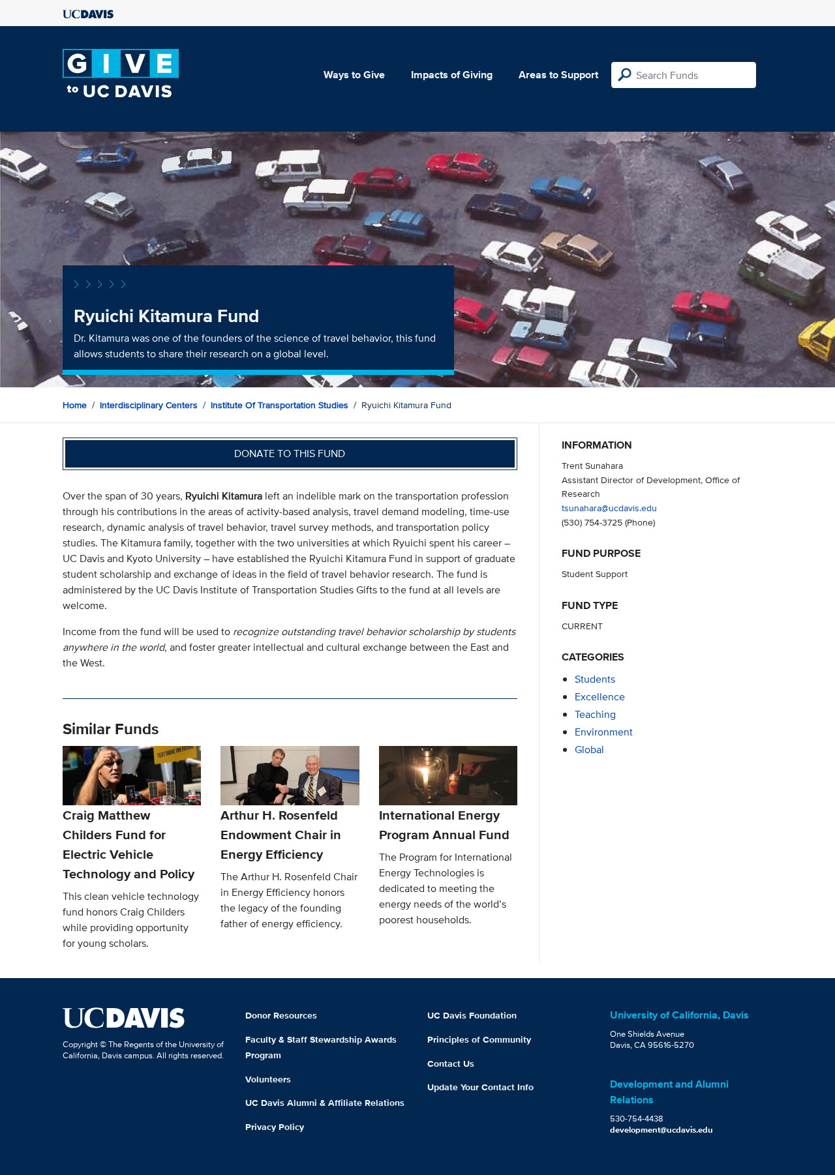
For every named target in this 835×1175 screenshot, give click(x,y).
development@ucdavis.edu (661, 1129)
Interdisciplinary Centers (149, 404)
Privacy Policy (274, 1126)
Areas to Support (558, 74)
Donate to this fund (289, 453)
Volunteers (268, 1079)
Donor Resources (281, 1015)
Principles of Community (479, 1039)
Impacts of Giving (452, 74)
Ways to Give (354, 74)
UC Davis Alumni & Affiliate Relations (324, 1102)
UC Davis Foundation (472, 1015)
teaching (595, 714)
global (589, 749)
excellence (600, 696)
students (595, 679)
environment (604, 731)
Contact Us (450, 1063)
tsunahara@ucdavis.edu (609, 507)
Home (75, 404)
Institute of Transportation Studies (279, 404)
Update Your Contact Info (480, 1086)
